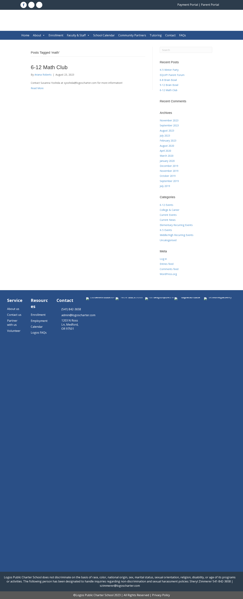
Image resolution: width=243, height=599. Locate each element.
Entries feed (166, 264)
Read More (37, 88)
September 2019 (169, 181)
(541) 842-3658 (71, 309)
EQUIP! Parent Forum (172, 75)
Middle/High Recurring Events (176, 235)
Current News (168, 220)
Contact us (14, 315)
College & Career (169, 210)
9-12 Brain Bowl (169, 85)
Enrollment (56, 35)
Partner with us (12, 323)
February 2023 (168, 140)
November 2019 (169, 171)
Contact (170, 35)
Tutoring (156, 35)
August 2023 (167, 130)
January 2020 (167, 161)
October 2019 (168, 176)
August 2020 (167, 145)
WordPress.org (168, 274)
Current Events (168, 215)
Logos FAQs (39, 333)
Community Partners (132, 35)
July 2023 (165, 135)
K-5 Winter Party (169, 69)
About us (13, 309)
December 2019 (169, 166)
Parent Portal (210, 5)
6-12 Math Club (49, 67)
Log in (163, 259)
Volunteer (13, 331)
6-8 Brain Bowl (168, 80)
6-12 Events (166, 205)
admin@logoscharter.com (78, 315)
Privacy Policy (161, 595)
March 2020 (166, 155)
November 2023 (169, 120)
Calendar (37, 327)
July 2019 (165, 186)
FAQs (182, 35)
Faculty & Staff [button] (76, 35)
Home (25, 35)
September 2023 (169, 125)
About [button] (37, 35)
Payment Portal (187, 5)
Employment (39, 321)
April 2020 (165, 150)
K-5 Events (166, 230)
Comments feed (169, 269)
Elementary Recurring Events (176, 225)
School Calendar (104, 35)
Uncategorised (168, 240)
